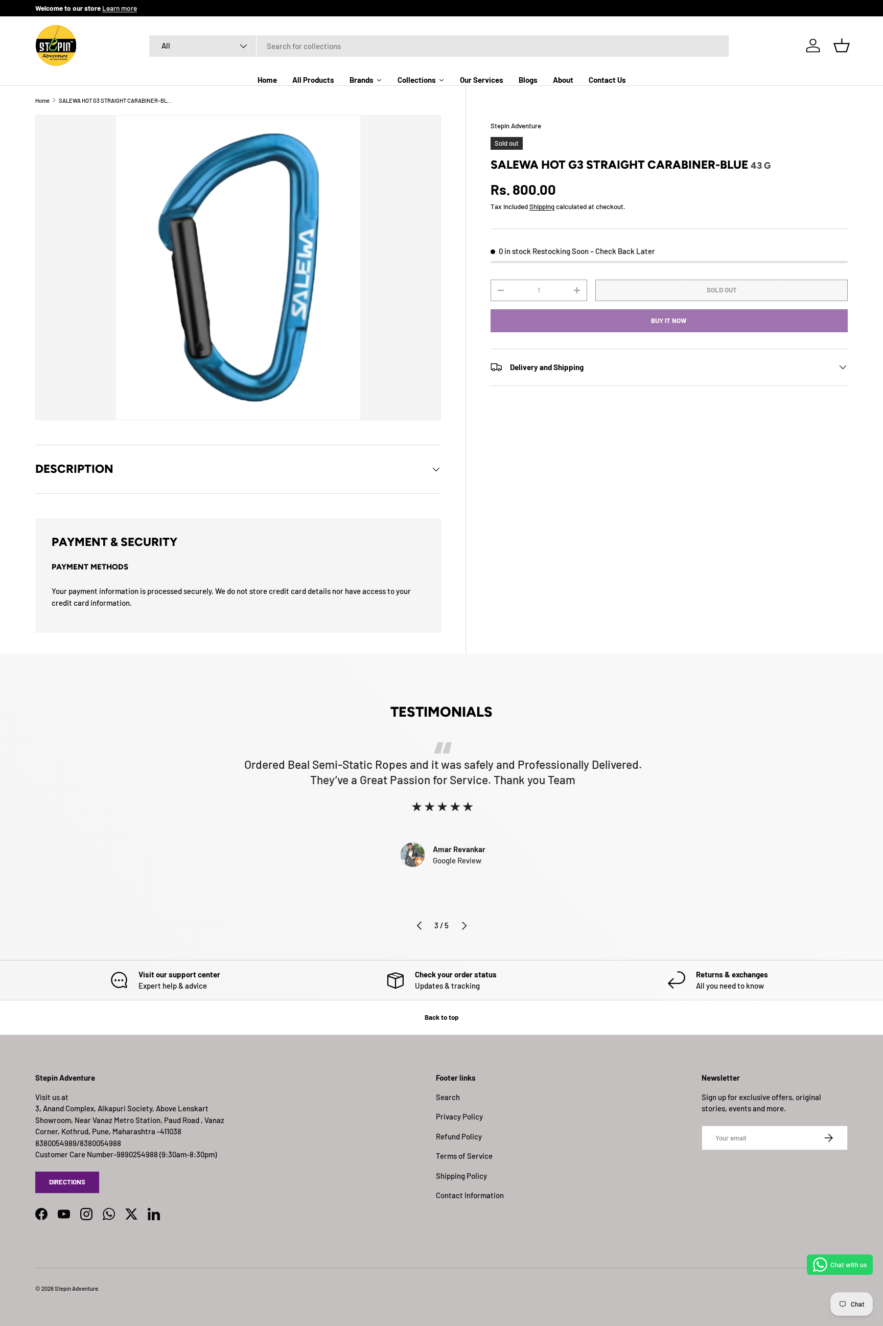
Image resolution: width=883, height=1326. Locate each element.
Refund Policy (459, 1136)
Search (448, 1097)
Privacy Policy (459, 1116)
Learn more (119, 8)
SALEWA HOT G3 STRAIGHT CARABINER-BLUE (116, 100)
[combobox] (439, 46)
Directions (67, 1182)
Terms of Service (464, 1155)
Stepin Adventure (516, 126)
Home (42, 100)
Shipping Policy (461, 1175)
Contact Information (470, 1195)
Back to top (441, 1017)
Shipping (541, 206)
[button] (841, 45)
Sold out (722, 290)
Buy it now (669, 320)
